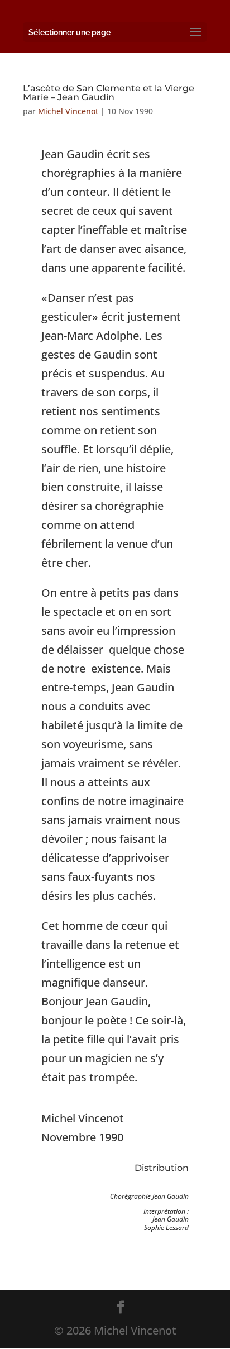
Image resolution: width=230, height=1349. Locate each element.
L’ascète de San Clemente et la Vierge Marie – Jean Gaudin (108, 92)
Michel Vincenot (68, 111)
